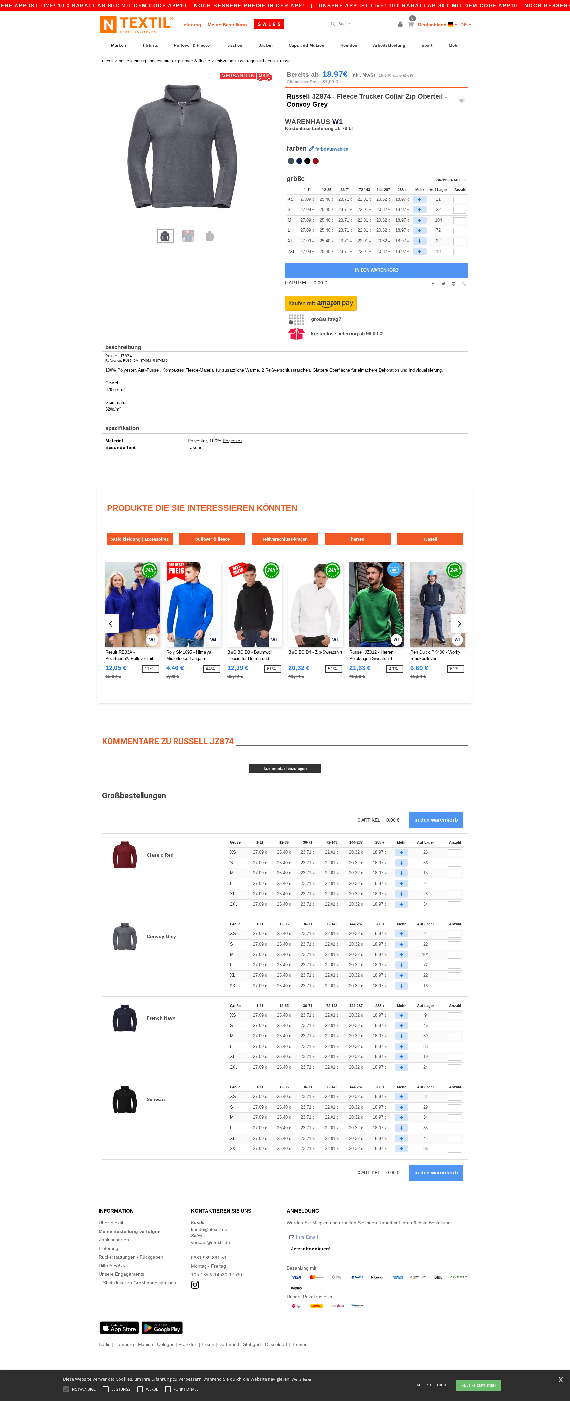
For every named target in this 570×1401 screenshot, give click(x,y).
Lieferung (190, 24)
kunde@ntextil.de (209, 1229)
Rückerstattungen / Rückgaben (131, 1257)
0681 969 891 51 (209, 1257)
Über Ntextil (111, 1222)
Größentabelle (452, 180)
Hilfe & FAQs (112, 1265)
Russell (298, 96)
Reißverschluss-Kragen (285, 539)
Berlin (105, 1344)
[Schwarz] (307, 161)
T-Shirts (150, 45)
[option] (191, 147)
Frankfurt (188, 1344)
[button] (401, 24)
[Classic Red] (315, 161)
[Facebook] (433, 284)
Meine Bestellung (227, 24)
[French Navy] (299, 161)
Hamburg (124, 1344)
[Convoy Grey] (291, 161)
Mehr (454, 45)
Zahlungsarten (114, 1239)
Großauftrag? (326, 319)
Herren (357, 539)
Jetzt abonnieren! (311, 1248)
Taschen (234, 45)
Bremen (299, 1344)
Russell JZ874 (118, 356)
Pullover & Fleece (192, 45)
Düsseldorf (276, 1344)
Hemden (348, 45)
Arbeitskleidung (389, 45)
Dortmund (228, 1344)
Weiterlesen (302, 1379)
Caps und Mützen (306, 45)
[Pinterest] (453, 284)
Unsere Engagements (121, 1274)
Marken (118, 45)
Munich (145, 1344)
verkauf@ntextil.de (210, 1242)
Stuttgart (252, 1344)
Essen (208, 1344)
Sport (426, 45)
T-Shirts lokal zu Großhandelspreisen (137, 1282)
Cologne (165, 1344)
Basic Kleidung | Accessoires (140, 539)
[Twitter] (443, 284)
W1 (337, 121)
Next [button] (196, 153)
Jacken (266, 45)
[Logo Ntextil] (136, 25)
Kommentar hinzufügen (285, 768)
